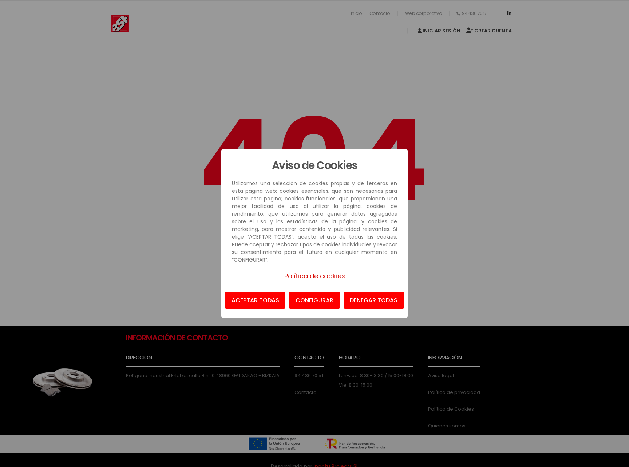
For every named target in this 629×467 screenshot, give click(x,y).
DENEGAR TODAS (373, 300)
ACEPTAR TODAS (255, 300)
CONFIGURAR (314, 300)
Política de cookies (314, 275)
